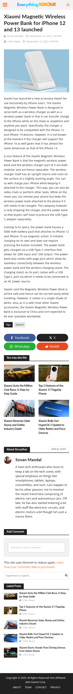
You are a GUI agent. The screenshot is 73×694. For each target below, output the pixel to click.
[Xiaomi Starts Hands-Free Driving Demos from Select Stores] (10, 652)
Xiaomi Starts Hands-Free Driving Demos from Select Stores (42, 649)
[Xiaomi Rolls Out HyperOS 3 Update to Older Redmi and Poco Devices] (54, 408)
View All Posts (58, 449)
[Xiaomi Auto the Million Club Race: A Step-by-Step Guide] (19, 373)
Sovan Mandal (15, 36)
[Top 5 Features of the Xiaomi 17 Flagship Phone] (54, 373)
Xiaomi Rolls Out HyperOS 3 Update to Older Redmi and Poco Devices (52, 427)
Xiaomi (20, 324)
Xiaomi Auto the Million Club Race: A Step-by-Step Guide (18, 389)
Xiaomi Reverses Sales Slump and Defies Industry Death (17, 425)
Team (28, 687)
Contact (41, 687)
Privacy (55, 687)
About (17, 687)
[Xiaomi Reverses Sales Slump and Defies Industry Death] (19, 408)
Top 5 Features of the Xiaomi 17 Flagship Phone (51, 389)
